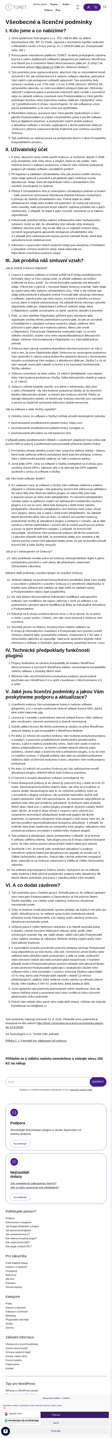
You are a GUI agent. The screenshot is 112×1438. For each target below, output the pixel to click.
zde (40, 712)
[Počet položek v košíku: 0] (96, 7)
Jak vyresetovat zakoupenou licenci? (33, 1183)
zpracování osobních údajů (81, 1090)
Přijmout (56, 1415)
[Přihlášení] (87, 7)
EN (77, 8)
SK (77, 6)
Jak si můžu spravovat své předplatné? (34, 1187)
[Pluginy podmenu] (59, 4)
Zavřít (56, 1423)
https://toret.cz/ (44, 67)
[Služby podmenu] (70, 4)
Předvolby (56, 1431)
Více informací (20, 1143)
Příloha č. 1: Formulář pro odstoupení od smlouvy (36, 1040)
